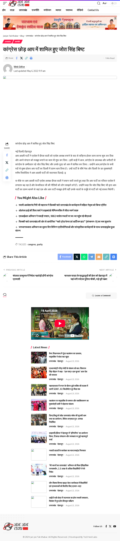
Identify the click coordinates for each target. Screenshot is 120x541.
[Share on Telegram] (91, 257)
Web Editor (19, 66)
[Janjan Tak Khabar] (19, 3)
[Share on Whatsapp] (84, 257)
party (39, 244)
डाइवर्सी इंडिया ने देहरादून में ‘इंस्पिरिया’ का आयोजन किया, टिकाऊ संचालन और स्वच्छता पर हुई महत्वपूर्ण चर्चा (68, 436)
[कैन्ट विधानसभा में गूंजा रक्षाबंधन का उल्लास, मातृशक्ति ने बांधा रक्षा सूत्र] (39, 357)
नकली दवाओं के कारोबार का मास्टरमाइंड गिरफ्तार (67, 450)
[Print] (31, 58)
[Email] (99, 257)
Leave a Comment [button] (103, 295)
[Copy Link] (26, 58)
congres (32, 244)
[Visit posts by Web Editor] (7, 68)
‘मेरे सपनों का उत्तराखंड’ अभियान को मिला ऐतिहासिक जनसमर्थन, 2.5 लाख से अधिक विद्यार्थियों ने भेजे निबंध (68, 468)
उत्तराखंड (8, 42)
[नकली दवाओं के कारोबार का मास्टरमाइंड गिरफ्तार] (39, 454)
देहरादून (60, 361)
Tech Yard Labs (90, 537)
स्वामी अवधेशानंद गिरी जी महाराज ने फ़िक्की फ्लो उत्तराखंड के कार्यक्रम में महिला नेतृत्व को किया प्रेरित (62, 204)
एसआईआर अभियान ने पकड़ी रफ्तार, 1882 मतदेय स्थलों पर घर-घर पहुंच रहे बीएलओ (55, 216)
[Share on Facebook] (16, 58)
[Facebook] (106, 526)
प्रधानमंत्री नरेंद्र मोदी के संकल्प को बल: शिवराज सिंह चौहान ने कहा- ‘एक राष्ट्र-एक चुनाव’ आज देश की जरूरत (68, 371)
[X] (110, 526)
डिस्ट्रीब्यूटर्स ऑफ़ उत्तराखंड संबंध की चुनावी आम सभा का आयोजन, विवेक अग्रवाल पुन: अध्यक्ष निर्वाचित (67, 418)
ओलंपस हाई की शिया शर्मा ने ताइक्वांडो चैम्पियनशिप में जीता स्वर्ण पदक (48, 210)
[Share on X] (21, 58)
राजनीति (17, 42)
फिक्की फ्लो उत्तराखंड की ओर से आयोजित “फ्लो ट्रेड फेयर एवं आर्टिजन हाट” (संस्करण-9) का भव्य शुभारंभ (65, 221)
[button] (5, 3)
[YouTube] (114, 526)
